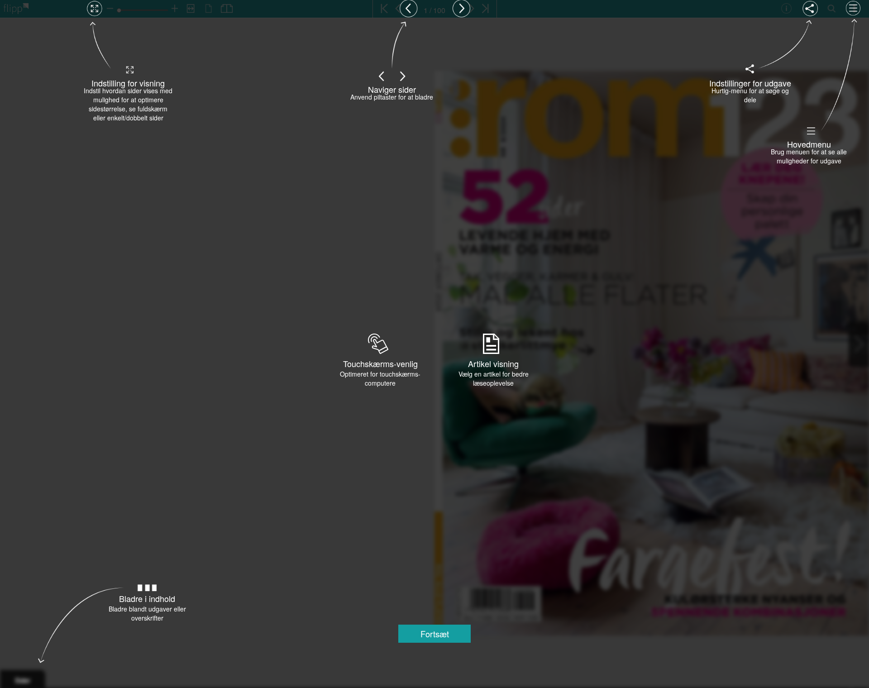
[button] (434, 634)
